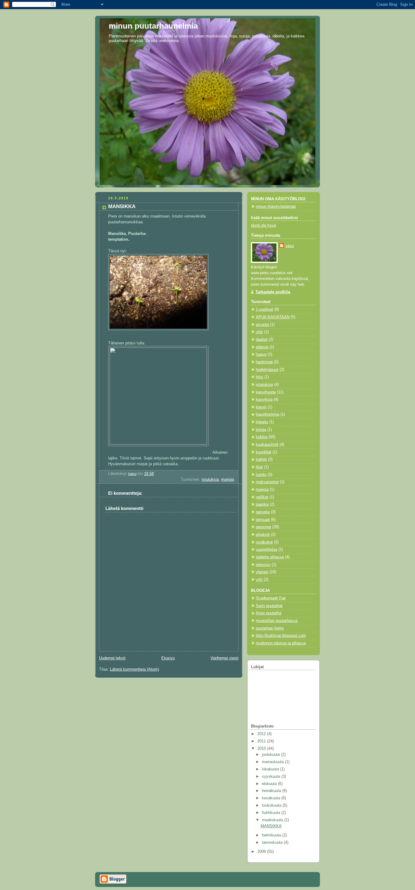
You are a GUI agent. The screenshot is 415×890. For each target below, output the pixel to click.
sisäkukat (264, 542)
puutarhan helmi (270, 628)
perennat (263, 527)
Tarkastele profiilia (273, 292)
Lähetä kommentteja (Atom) (134, 669)
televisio (263, 565)
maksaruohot (267, 482)
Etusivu (168, 658)
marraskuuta (273, 762)
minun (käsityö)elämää (276, 206)
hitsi (259, 377)
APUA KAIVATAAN (273, 317)
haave (261, 354)
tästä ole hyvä (263, 225)
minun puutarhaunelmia (153, 25)
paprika (262, 504)
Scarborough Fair (271, 598)
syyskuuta (271, 776)
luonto (261, 475)
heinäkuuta (272, 791)
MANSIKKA (271, 826)
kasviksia (264, 399)
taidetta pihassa (270, 557)
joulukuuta (271, 754)
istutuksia (210, 479)
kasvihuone (266, 392)
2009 (262, 852)
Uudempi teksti (112, 658)
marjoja (227, 479)
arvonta (262, 325)
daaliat (261, 339)
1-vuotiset (264, 309)
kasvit (261, 407)
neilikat (262, 497)
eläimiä (262, 347)
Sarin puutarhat (269, 606)
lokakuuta (271, 769)
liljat (259, 467)
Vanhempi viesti (224, 658)
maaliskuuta (273, 820)
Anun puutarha (268, 613)
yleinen (262, 572)
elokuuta (270, 784)
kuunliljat (263, 452)
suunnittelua (266, 549)
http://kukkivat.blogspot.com (281, 635)
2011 (262, 741)
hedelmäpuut (267, 370)
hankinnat (264, 362)
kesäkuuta (271, 798)
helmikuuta (272, 835)
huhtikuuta (271, 813)
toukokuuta (272, 805)
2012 (262, 734)
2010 (262, 748)
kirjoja (261, 430)
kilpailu (262, 422)
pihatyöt (263, 534)
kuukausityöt (267, 444)
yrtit (259, 580)
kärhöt (261, 459)
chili (259, 332)
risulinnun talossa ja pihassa (281, 643)
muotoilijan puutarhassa (276, 621)
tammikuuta (273, 842)
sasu (289, 246)
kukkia (261, 437)
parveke (263, 512)
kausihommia (267, 414)
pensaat (263, 520)
